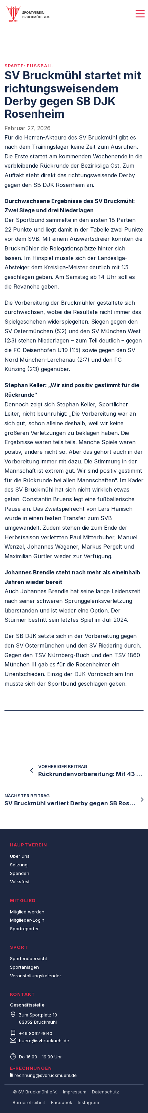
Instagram (88, 1102)
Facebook (61, 1102)
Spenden (19, 873)
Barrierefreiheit (29, 1102)
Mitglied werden (27, 911)
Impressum (74, 1091)
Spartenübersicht (28, 958)
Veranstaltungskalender (35, 975)
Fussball (40, 65)
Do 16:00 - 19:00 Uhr (40, 1056)
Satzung (19, 864)
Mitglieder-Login (27, 920)
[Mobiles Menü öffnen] (140, 14)
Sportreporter (24, 928)
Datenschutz (105, 1091)
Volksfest (20, 881)
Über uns (20, 856)
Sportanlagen (24, 967)
